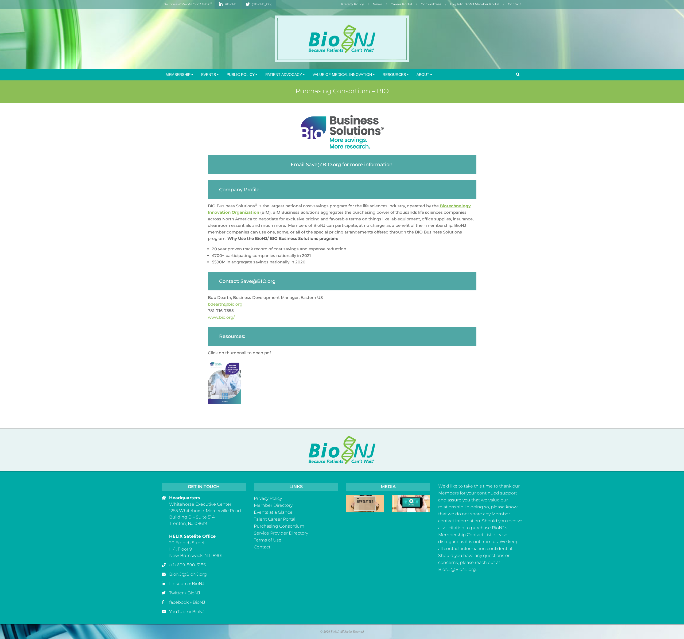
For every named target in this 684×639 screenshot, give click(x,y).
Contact (262, 547)
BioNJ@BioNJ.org (188, 574)
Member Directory (273, 505)
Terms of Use (267, 540)
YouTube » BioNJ (187, 611)
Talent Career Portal (274, 519)
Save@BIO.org (323, 164)
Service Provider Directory (281, 533)
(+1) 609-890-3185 (187, 564)
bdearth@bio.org (225, 304)
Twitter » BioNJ (184, 592)
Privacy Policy (268, 498)
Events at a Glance (273, 512)
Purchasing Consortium (279, 526)
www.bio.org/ (221, 317)
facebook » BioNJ (187, 602)
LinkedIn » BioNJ (186, 583)
